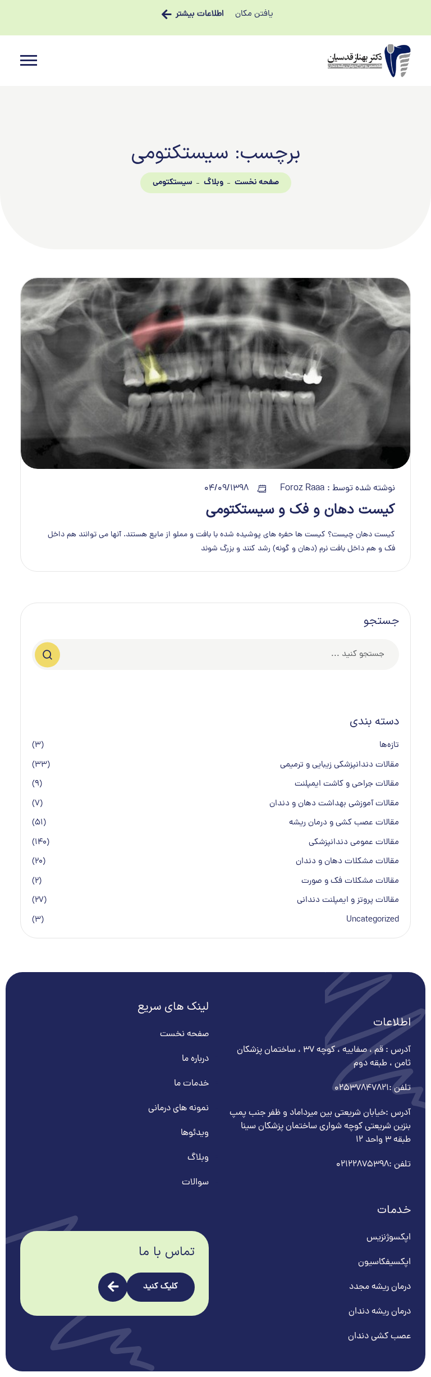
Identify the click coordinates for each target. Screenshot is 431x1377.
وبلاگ (213, 183)
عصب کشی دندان (379, 1336)
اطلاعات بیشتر (200, 14)
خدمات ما (191, 1084)
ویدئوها (195, 1133)
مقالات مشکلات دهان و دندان (347, 862)
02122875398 (362, 1164)
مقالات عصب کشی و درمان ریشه (344, 823)
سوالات (195, 1182)
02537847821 (361, 1088)
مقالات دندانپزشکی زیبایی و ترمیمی (339, 765)
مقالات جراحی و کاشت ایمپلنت (347, 784)
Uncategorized (372, 920)
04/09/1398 (226, 488)
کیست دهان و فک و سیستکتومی (300, 510)
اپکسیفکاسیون (384, 1262)
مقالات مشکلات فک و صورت (350, 882)
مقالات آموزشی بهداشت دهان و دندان (334, 804)
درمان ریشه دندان (380, 1312)
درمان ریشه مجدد (380, 1287)
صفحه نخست (257, 183)
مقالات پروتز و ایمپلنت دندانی (348, 901)
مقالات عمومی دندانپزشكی (354, 843)
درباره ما (195, 1059)
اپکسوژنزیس (388, 1237)
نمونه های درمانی (178, 1108)
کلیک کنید (160, 1286)
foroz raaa (302, 488)
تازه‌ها (389, 746)
